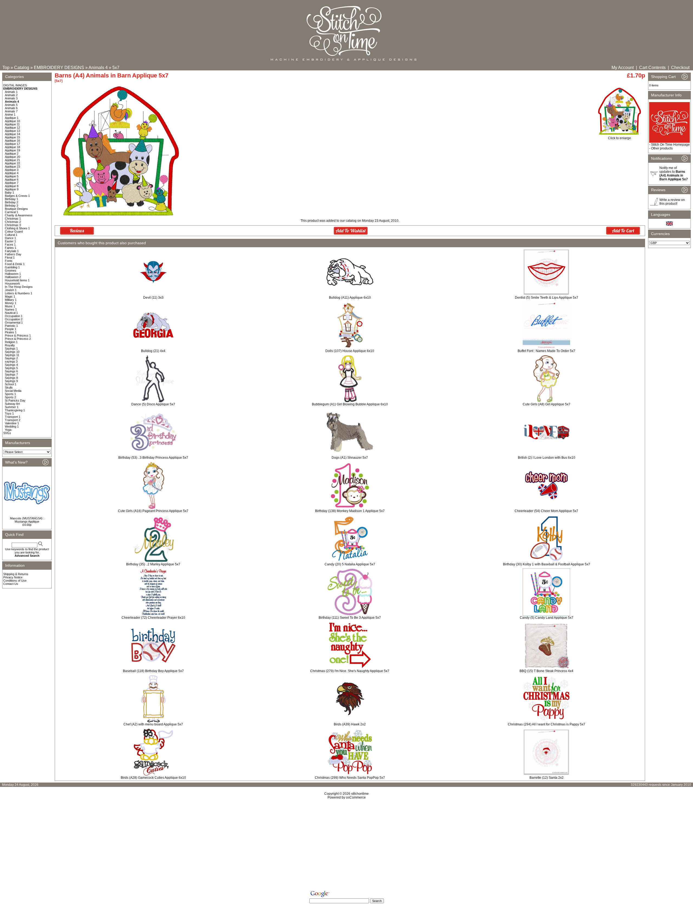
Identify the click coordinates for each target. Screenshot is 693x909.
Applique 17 (12, 143)
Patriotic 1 (11, 325)
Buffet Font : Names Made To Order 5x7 (546, 351)
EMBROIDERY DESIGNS (59, 67)
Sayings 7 (11, 374)
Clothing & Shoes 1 (17, 228)
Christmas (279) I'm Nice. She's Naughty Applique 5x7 (349, 671)
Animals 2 (11, 95)
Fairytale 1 (12, 251)
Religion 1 (11, 342)
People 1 (10, 329)
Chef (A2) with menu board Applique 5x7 (153, 724)
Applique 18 (12, 147)
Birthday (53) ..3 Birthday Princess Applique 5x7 (153, 458)
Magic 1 (10, 296)
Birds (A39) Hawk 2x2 (350, 724)
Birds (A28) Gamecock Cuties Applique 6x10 (153, 778)
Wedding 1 (12, 426)
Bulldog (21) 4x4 (153, 351)
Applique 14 (12, 134)
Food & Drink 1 (15, 264)
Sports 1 (10, 394)
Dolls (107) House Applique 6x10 (349, 351)
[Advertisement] (346, 846)
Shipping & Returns (15, 574)
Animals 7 (11, 111)
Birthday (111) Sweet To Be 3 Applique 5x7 (350, 618)
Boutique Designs (16, 208)
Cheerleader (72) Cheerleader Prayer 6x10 (153, 618)
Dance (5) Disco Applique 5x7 (153, 404)
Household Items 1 (17, 280)
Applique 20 (12, 156)
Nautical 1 (11, 312)
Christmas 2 (13, 221)
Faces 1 (10, 244)
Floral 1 (10, 257)
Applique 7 (11, 182)
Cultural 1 (11, 234)
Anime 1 (10, 114)
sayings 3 (11, 361)
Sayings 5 (11, 368)
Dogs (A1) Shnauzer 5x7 (350, 458)
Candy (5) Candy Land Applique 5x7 (546, 618)
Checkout (680, 67)
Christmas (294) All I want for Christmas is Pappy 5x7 (546, 724)
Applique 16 (12, 140)
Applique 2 (11, 153)
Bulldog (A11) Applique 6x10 (350, 297)
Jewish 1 (11, 290)
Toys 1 (9, 413)
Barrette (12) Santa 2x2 (546, 778)
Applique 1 (11, 117)
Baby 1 (9, 192)
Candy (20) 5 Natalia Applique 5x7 (350, 564)
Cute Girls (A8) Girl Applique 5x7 (546, 404)
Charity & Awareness (18, 215)
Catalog (21, 67)
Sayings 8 (11, 377)
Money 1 (10, 303)
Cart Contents (652, 67)
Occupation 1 (13, 316)
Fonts (8, 260)
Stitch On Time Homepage (670, 144)
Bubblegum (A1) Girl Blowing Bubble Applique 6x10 (350, 404)
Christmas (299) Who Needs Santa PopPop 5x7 (350, 778)
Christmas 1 (13, 218)
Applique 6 (11, 179)
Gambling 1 (12, 267)
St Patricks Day (15, 400)
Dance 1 (10, 238)
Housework (12, 283)
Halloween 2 (13, 277)
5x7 (115, 67)
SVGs (7, 433)
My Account (623, 67)
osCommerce (356, 797)
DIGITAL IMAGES (15, 85)
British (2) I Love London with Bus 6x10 (546, 458)
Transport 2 (12, 420)
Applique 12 (12, 127)
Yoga (8, 429)
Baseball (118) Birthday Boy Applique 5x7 (153, 671)
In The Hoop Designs (19, 286)
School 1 (10, 384)
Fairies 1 (10, 247)
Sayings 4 (11, 364)
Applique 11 (12, 124)
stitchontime (360, 794)
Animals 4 (98, 67)
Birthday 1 (11, 199)
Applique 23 (12, 166)
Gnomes (10, 270)
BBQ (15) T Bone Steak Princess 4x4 (546, 671)
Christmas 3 (13, 225)
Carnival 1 (11, 212)
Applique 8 (11, 186)
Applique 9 (11, 189)
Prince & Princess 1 (18, 335)
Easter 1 (10, 241)
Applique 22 (12, 163)
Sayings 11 (12, 355)
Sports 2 (10, 397)
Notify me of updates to (673, 173)
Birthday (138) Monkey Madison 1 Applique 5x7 (350, 511)
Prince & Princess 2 (18, 338)
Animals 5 (11, 104)
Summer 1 (11, 407)
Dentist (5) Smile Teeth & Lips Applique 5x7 (546, 297)
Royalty (10, 345)
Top (5, 67)
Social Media (13, 390)
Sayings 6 (11, 371)
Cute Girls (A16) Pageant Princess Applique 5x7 (153, 511)
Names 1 (11, 309)
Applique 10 (12, 121)
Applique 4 (11, 173)
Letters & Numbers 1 (18, 293)
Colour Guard (14, 231)
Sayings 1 (11, 348)
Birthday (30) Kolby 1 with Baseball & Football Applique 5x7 (546, 564)
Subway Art (12, 403)
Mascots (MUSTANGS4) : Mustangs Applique (27, 520)
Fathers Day (13, 254)
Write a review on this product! (672, 202)
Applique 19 (12, 150)
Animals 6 (11, 108)
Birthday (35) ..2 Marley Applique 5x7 (153, 564)
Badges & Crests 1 (17, 195)
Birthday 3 (11, 205)
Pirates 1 (11, 332)
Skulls (9, 387)
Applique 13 (12, 130)
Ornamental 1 (14, 322)
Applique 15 (12, 137)
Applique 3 (11, 169)
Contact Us (10, 583)
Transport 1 (12, 416)
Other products (662, 148)
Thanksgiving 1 (15, 410)
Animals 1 (11, 91)
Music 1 (10, 306)
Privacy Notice (12, 577)
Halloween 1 (13, 273)
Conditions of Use (15, 580)
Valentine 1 (12, 423)
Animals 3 (11, 98)
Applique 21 (12, 160)
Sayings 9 (11, 381)
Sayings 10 (12, 351)
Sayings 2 (11, 358)
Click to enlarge (619, 138)
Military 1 (11, 299)
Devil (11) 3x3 (153, 297)
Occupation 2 (13, 319)
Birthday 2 (11, 202)
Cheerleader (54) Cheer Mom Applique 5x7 (546, 511)
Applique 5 (11, 176)
